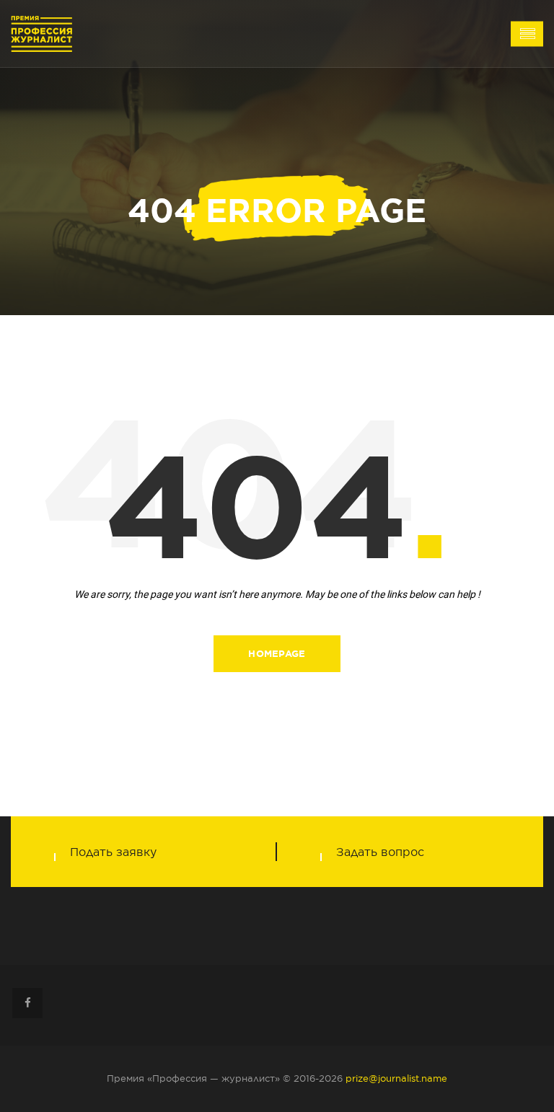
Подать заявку (113, 852)
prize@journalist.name (396, 1078)
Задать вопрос (380, 852)
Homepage (276, 653)
